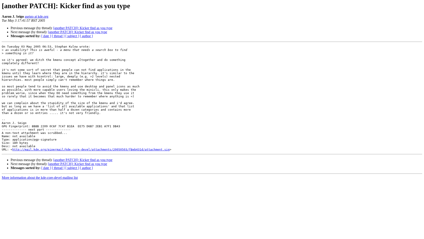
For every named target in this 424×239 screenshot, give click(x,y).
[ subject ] (72, 36)
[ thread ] (58, 36)
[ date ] (46, 36)
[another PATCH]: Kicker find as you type (82, 28)
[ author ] (86, 36)
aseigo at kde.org (36, 16)
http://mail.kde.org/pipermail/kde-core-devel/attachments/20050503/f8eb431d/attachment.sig (91, 149)
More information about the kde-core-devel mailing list (40, 177)
